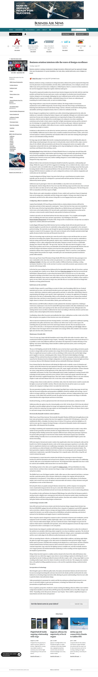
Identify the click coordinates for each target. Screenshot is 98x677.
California (12, 136)
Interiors (12, 131)
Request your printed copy (15, 172)
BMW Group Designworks (16, 82)
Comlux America (14, 85)
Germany (12, 146)
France (11, 144)
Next (90, 46)
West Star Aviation (14, 125)
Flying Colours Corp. (15, 94)
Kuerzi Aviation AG (14, 114)
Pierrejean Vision (14, 122)
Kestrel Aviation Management (17, 111)
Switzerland (13, 147)
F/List (11, 91)
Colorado (12, 150)
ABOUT (44, 30)
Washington (13, 149)
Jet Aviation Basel (14, 106)
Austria (11, 141)
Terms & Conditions (54, 669)
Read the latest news (16, 58)
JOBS (38, 30)
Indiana (11, 137)
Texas (11, 139)
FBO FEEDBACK (29, 30)
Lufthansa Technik (14, 117)
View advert (17, 51)
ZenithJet (12, 128)
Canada (11, 142)
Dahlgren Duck (13, 88)
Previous (8, 46)
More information (6, 655)
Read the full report (35, 656)
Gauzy (11, 97)
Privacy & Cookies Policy (76, 669)
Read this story (36, 78)
